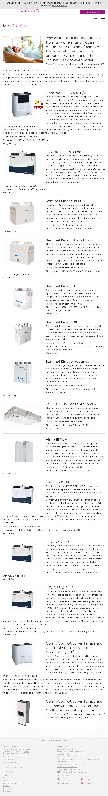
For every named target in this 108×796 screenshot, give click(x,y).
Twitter (87, 779)
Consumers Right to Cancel (68, 754)
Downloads (93, 12)
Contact (6, 786)
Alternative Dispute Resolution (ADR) (71, 769)
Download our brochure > (13, 767)
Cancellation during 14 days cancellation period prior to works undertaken (79, 761)
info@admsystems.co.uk (18, 757)
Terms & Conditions (65, 749)
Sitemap (6, 791)
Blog (5, 778)
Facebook (66, 779)
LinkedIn (65, 783)
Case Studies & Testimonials (15, 783)
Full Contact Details (11, 762)
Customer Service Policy (67, 767)
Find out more (59, 5)
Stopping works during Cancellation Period (74, 764)
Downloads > (8, 771)
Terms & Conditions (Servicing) (69, 752)
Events (5, 780)
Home (5, 775)
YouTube (88, 783)
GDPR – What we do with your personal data (74, 772)
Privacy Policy (8, 788)
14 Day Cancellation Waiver (68, 757)
